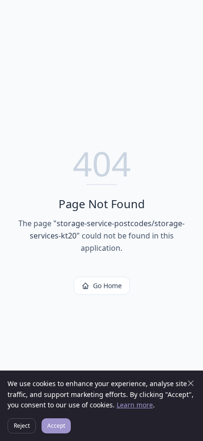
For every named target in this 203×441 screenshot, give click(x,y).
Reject (22, 426)
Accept (56, 426)
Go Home (107, 285)
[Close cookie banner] (190, 383)
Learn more (135, 404)
